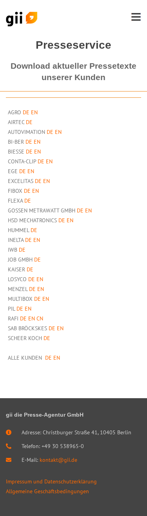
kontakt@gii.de (58, 459)
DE (26, 112)
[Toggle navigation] (136, 17)
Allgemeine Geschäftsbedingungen (47, 491)
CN (39, 318)
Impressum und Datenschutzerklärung (51, 481)
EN (34, 112)
